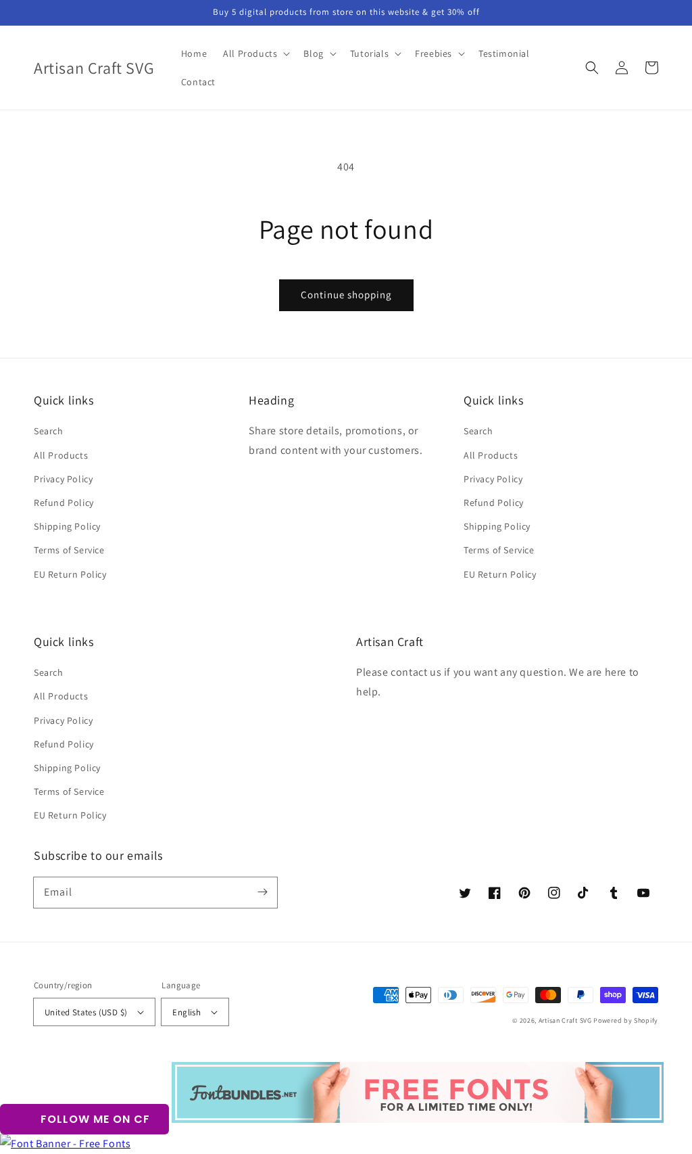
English (186, 1012)
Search (49, 431)
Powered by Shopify (625, 1020)
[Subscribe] (262, 892)
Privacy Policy (63, 479)
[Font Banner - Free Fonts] (65, 1143)
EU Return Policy (70, 574)
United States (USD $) (86, 1012)
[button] (592, 68)
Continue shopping (346, 294)
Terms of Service (69, 550)
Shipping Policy (67, 526)
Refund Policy (64, 503)
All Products (61, 455)
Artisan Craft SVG (565, 1020)
